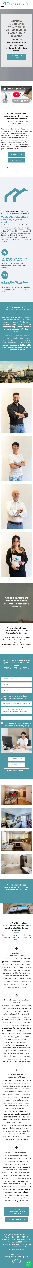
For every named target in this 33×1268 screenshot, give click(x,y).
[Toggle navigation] (2, 7)
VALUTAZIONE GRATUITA (16, 57)
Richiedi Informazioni (17, 770)
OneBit (21, 1254)
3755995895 (17, 154)
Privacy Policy (23, 726)
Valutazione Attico (18, 1219)
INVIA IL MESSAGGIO (16, 718)
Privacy (12, 1249)
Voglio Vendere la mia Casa (15, 696)
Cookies (20, 1249)
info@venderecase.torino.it (19, 1239)
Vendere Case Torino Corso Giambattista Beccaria (18, 1211)
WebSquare (22, 1256)
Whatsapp (17, 160)
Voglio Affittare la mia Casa (14, 699)
